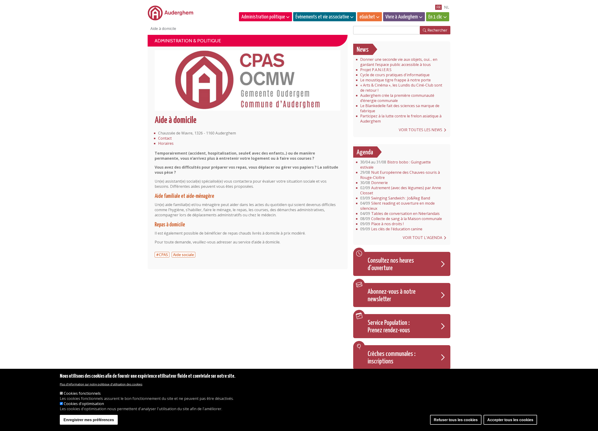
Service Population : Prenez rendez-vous (389, 327)
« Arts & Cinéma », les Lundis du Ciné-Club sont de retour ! (401, 88)
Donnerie (374, 182)
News (363, 50)
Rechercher (437, 30)
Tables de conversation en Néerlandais (400, 213)
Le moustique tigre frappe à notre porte (395, 80)
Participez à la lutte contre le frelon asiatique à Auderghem (400, 118)
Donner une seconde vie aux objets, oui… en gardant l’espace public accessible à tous (398, 62)
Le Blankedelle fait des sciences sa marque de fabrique (399, 108)
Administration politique (263, 17)
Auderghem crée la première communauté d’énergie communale (397, 98)
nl (446, 7)
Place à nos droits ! (382, 223)
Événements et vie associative (322, 17)
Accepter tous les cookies (510, 420)
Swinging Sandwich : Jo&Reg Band (395, 198)
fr (438, 7)
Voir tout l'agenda (422, 237)
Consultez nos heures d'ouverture (391, 264)
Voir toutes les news (420, 129)
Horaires (166, 143)
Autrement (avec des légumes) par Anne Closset (400, 190)
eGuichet (367, 17)
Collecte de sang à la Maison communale (401, 218)
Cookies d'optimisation (84, 403)
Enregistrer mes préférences (89, 420)
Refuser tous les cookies (456, 420)
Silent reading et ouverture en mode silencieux (397, 206)
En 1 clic (435, 17)
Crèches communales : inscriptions (392, 358)
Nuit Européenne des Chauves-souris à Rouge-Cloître (400, 175)
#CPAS (162, 254)
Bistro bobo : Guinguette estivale (395, 164)
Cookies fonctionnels (82, 393)
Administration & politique (188, 40)
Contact (165, 138)
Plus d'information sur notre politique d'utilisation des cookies (101, 384)
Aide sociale (183, 254)
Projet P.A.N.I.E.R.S (376, 69)
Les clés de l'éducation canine (391, 229)
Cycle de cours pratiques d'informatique (395, 74)
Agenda (365, 152)
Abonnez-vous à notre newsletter (392, 296)
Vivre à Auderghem (401, 17)
